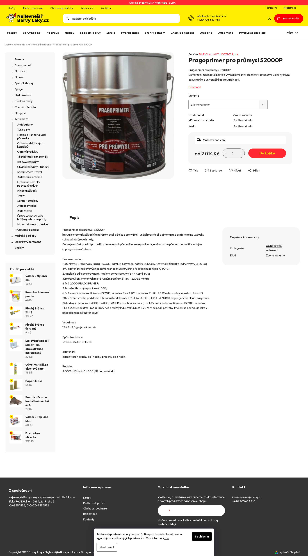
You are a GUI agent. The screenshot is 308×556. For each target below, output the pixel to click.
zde (166, 538)
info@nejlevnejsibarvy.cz (211, 16)
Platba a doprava (33, 8)
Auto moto (21, 119)
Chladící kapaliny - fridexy (33, 167)
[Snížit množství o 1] (225, 153)
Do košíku (267, 153)
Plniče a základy (27, 190)
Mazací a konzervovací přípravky (31, 136)
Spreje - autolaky (27, 200)
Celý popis (194, 87)
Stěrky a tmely (24, 101)
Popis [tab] (74, 217)
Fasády (19, 59)
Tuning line (23, 129)
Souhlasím (202, 536)
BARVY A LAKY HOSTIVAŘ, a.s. (219, 54)
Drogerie (20, 113)
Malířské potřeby (25, 235)
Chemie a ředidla (25, 107)
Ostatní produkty (27, 151)
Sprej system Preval (29, 172)
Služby (11, 8)
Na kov (19, 77)
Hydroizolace (23, 95)
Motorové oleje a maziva (32, 224)
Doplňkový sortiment (28, 242)
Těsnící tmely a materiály (32, 156)
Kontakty (106, 8)
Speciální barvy (24, 83)
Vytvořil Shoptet (289, 552)
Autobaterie (25, 124)
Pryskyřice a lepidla (27, 229)
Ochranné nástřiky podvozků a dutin (28, 183)
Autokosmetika (26, 205)
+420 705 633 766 (208, 19)
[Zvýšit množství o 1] (242, 153)
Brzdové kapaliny (28, 162)
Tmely (21, 195)
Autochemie (25, 211)
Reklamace (87, 8)
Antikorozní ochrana (29, 177)
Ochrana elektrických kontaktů (30, 144)
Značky (19, 247)
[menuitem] (12, 33)
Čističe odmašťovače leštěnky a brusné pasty (31, 217)
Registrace (290, 7)
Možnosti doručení (214, 140)
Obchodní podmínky (61, 8)
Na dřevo (20, 71)
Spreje (19, 89)
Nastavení (107, 547)
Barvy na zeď (23, 65)
